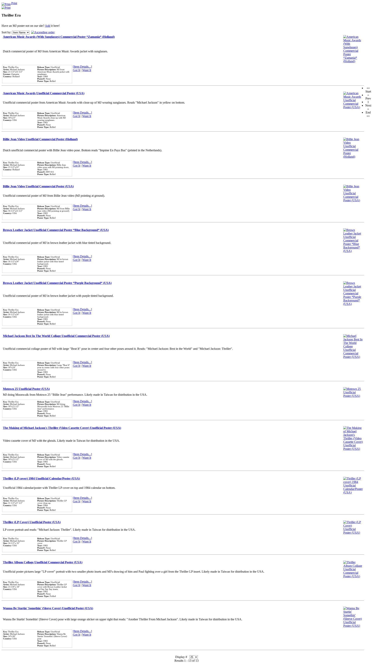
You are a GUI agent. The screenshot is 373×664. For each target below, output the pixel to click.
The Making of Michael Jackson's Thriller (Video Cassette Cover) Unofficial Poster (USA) (62, 427)
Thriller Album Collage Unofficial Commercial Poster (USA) (42, 562)
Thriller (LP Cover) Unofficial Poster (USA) (32, 522)
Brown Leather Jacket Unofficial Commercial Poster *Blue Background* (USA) (56, 230)
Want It (86, 70)
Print (13, 3)
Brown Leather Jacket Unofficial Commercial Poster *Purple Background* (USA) (57, 283)
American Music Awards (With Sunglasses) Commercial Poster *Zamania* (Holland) (59, 36)
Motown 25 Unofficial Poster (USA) (26, 388)
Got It (76, 70)
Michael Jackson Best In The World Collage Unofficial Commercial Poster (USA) (56, 336)
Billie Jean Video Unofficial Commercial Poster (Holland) (40, 139)
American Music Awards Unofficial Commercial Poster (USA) (43, 93)
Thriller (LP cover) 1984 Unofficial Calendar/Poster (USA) (41, 478)
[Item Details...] (82, 66)
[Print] (6, 6)
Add (47, 25)
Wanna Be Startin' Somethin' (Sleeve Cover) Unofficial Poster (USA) (48, 608)
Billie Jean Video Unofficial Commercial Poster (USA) (38, 186)
